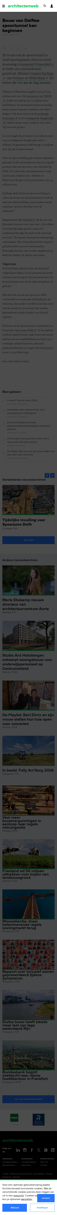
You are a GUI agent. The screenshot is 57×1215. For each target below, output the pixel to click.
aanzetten (26, 1199)
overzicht (18, 1195)
